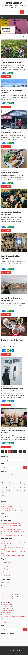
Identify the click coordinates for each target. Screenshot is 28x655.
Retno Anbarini (6, 551)
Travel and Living (7, 620)
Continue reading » (6, 76)
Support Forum (6, 570)
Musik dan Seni (6, 604)
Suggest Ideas (6, 568)
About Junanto (6, 504)
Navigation (6, 17)
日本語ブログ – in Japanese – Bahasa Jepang (14, 622)
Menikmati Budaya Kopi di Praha (12, 340)
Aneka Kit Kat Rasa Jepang (15, 545)
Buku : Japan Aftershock (9, 506)
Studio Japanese (7, 566)
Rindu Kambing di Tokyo (18, 555)
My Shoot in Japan (7, 606)
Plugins (5, 564)
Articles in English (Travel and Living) (12, 589)
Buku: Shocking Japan (8, 508)
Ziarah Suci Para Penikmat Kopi (11, 62)
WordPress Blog (6, 573)
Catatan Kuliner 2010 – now (10, 596)
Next (26, 36)
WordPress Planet (7, 575)
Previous (23, 36)
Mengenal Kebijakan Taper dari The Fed (12, 535)
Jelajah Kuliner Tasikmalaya (10, 172)
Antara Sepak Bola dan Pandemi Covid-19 (13, 529)
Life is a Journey (15, 2)
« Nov (3, 495)
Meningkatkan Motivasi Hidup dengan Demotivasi (7, 30)
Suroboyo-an (6, 614)
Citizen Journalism (7, 598)
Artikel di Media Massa (8, 591)
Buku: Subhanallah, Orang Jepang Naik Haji (13, 510)
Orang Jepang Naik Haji (8, 610)
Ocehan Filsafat (6, 608)
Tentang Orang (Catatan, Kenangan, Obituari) (14, 616)
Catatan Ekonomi (7, 593)
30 (20, 451)
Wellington (20, 650)
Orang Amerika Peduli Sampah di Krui (12, 523)
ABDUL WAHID (6, 542)
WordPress (13, 650)
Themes (5, 571)
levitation (5, 602)
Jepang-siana (6, 600)
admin (12, 60)
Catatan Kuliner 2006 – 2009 (10, 595)
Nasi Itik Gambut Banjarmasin (11, 132)
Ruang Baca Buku (7, 612)
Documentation (6, 562)
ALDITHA (5, 545)
